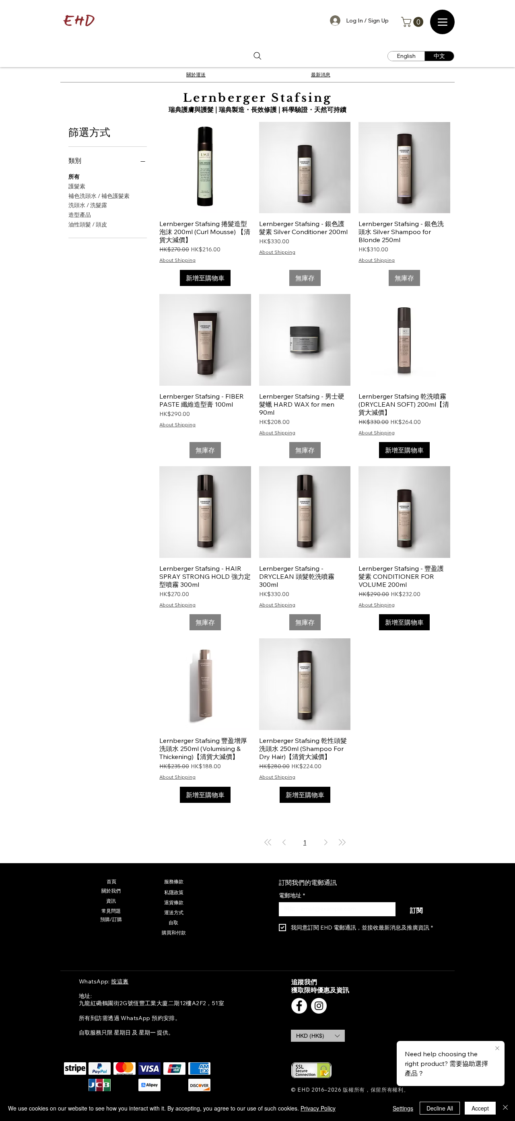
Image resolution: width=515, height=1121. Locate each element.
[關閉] (505, 1108)
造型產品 (79, 214)
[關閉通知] (497, 1048)
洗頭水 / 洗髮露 (87, 205)
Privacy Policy (318, 1108)
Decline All (439, 1108)
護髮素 (76, 186)
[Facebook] (299, 1006)
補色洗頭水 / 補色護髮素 (99, 196)
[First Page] (268, 842)
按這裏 (119, 981)
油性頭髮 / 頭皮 (87, 224)
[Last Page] (342, 842)
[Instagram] (319, 1006)
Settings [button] (403, 1108)
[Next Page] (326, 842)
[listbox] (318, 1036)
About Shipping (177, 260)
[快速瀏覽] (205, 168)
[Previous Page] (284, 842)
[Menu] (442, 22)
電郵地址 (292, 895)
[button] (413, 22)
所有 (74, 176)
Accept (480, 1108)
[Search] (257, 56)
